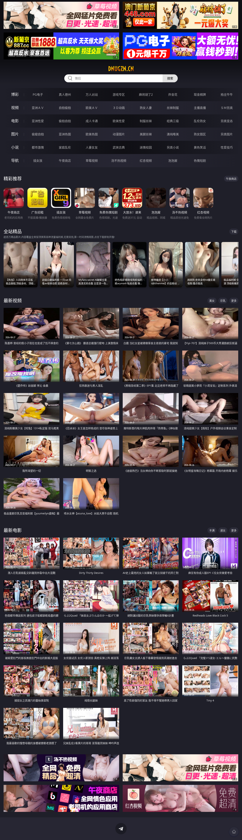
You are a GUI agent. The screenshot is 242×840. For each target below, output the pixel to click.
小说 (15, 147)
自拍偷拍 (65, 108)
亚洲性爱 (38, 121)
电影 (15, 120)
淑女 (223, 530)
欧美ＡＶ (92, 108)
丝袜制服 (173, 108)
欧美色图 (92, 134)
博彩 (15, 94)
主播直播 (200, 108)
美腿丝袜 (146, 134)
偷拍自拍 (65, 121)
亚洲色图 (65, 134)
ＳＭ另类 (227, 108)
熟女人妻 (146, 108)
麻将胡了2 (146, 94)
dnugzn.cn (121, 68)
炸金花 (172, 94)
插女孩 (37, 161)
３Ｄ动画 (119, 108)
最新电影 (13, 530)
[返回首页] (233, 831)
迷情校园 (146, 147)
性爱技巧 (227, 147)
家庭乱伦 (65, 147)
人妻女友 (92, 147)
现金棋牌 (200, 94)
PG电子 (38, 94)
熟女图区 (200, 134)
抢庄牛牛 (227, 94)
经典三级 (173, 121)
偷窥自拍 (38, 134)
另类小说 (173, 147)
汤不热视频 (118, 161)
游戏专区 (119, 94)
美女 (212, 300)
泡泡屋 (172, 161)
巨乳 (223, 300)
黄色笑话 (200, 147)
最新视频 (13, 300)
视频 (15, 107)
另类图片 (227, 134)
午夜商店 (65, 161)
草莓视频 (92, 161)
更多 (234, 300)
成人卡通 (92, 121)
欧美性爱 (119, 121)
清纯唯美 (173, 134)
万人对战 (92, 94)
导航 (15, 160)
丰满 (212, 530)
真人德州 (65, 94)
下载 (234, 231)
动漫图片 (119, 134)
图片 (15, 134)
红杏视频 (146, 161)
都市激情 (38, 147)
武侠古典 (119, 147)
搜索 (170, 78)
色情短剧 (200, 161)
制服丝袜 (146, 121)
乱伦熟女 (200, 121)
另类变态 (227, 121)
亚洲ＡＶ (38, 108)
